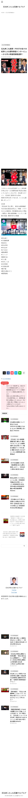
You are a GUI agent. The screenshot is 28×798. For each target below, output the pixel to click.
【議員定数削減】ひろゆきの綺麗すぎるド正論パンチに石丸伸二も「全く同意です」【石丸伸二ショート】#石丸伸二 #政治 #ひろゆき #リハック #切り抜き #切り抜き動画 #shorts (18, 715)
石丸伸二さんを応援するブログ (14, 7)
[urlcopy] (23, 372)
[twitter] (4, 372)
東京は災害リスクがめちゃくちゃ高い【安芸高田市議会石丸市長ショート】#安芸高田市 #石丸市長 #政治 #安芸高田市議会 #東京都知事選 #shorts (17, 484)
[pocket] (12, 372)
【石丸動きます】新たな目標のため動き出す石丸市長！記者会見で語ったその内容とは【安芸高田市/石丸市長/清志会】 (17, 504)
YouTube (14, 592)
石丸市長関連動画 (7, 378)
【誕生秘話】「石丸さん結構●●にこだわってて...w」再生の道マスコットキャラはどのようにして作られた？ (18, 695)
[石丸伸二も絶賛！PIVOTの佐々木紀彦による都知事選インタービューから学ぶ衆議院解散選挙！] (16, 372)
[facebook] (8, 372)
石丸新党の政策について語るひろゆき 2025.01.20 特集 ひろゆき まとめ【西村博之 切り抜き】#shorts (17, 426)
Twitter (14, 590)
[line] (19, 372)
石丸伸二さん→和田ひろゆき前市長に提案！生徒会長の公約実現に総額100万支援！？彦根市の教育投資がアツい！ (18, 677)
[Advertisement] (14, 28)
